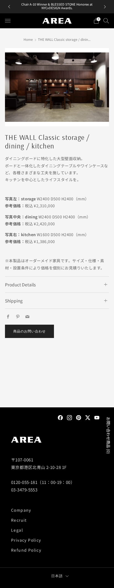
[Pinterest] (78, 417)
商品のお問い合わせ (29, 331)
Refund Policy (26, 550)
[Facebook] (60, 417)
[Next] (105, 6)
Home (28, 39)
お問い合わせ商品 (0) (108, 435)
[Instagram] (69, 417)
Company (21, 510)
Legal (17, 530)
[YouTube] (96, 417)
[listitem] (57, 6)
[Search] (106, 20)
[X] (87, 417)
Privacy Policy (26, 540)
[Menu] (8, 21)
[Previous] (9, 6)
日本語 (57, 576)
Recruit (19, 520)
